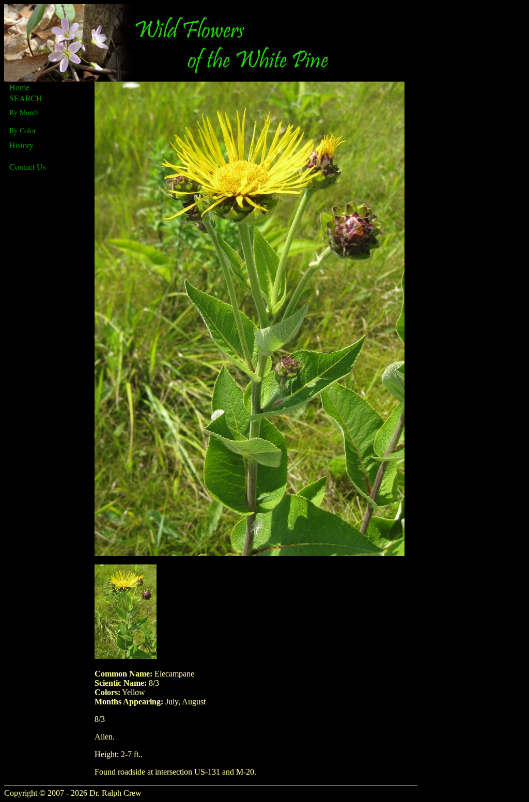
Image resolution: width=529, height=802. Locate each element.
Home (19, 87)
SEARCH (25, 97)
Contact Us (27, 166)
